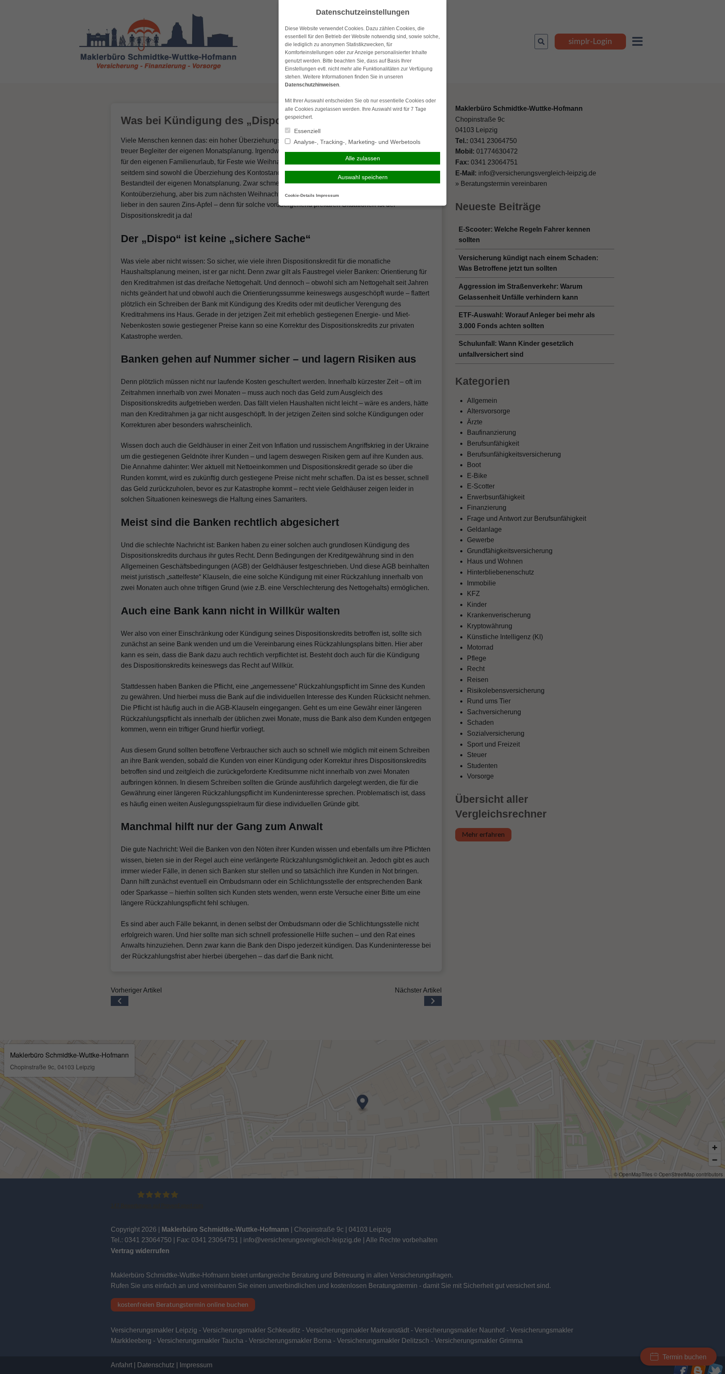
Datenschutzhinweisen (312, 85)
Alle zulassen (362, 158)
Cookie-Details (300, 195)
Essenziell (306, 131)
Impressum (327, 195)
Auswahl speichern (363, 177)
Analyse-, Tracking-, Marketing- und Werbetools (356, 141)
